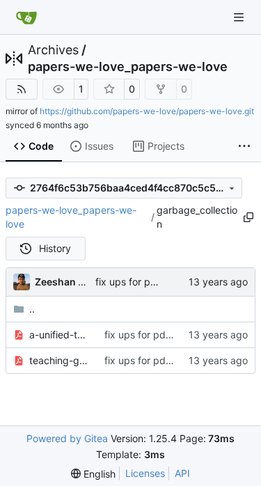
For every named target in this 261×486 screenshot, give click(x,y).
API (182, 473)
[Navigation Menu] (240, 17)
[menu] (93, 474)
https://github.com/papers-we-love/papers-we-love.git (147, 111)
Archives (53, 50)
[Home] (26, 17)
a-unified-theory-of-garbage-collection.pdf (59, 334)
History (55, 248)
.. (32, 309)
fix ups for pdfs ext (138, 282)
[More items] (244, 147)
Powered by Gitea (67, 438)
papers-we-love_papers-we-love (128, 67)
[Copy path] (248, 217)
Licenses (145, 473)
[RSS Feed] (22, 89)
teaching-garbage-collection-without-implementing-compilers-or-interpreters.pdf (59, 360)
